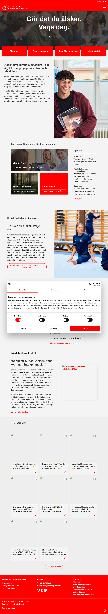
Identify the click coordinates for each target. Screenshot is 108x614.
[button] (101, 1)
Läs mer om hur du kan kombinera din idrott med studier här (27, 266)
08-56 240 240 (45, 583)
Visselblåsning (79, 587)
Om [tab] (85, 290)
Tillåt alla (85, 328)
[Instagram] (38, 590)
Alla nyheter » (79, 199)
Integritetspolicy (19, 604)
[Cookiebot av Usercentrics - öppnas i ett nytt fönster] (90, 284)
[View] (65, 436)
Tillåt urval (54, 328)
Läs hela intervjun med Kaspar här (64, 343)
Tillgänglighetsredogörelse (83, 594)
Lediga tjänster (79, 592)
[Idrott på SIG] (93, 51)
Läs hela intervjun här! (19, 412)
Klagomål (76, 582)
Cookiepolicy (7, 604)
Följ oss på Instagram (54, 566)
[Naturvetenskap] (40, 51)
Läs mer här (54, 37)
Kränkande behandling (82, 584)
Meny (105, 7)
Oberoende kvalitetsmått (82, 589)
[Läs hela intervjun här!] (79, 382)
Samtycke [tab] (22, 290)
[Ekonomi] (14, 51)
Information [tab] (54, 290)
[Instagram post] (35, 472)
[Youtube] (45, 590)
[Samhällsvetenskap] (67, 51)
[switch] (42, 320)
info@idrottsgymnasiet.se (53, 586)
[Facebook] (42, 590)
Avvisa (23, 328)
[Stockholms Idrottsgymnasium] (15, 7)
